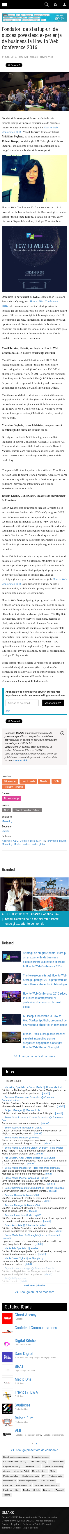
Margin (62, 840)
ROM (56, 781)
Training (6, 1494)
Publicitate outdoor (11, 1489)
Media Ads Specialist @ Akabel (21, 1248)
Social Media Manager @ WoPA (22, 1137)
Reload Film (24, 1418)
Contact (6, 1524)
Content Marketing (38, 1461)
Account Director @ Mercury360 (22, 1195)
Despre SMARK (10, 1517)
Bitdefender (10, 781)
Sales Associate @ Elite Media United (25, 1225)
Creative (24, 840)
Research (47, 1489)
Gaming (6, 1471)
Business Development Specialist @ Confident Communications (28, 1099)
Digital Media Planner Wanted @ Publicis (26, 1178)
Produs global (38, 844)
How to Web (46, 56)
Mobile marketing (10, 1475)
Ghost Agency (25, 1315)
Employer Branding (11, 1466)
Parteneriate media (47, 1517)
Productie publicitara (28, 1480)
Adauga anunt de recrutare (36, 1291)
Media (17, 844)
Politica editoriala (28, 1517)
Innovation (52, 840)
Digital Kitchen (26, 1340)
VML (18, 1431)
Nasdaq (44, 781)
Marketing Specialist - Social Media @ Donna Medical (33, 1087)
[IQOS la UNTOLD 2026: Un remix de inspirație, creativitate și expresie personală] (34, 901)
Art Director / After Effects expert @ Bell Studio (30, 1157)
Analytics (7, 840)
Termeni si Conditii (11, 1527)
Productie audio (55, 1475)
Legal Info (16, 1524)
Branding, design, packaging (37, 1357)
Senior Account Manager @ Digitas (23, 1127)
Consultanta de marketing (14, 1461)
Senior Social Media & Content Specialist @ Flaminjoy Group (32, 1119)
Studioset (22, 1405)
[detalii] (46, 1093)
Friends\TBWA (26, 1392)
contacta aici (20, 760)
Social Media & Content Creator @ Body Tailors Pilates (34, 1147)
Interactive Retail (21, 1471)
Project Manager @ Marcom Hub (22, 1110)
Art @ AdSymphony (15, 1278)
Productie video (21, 1409)
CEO (6, 810)
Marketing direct (39, 1471)
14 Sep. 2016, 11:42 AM (15, 56)
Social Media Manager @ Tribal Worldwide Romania (32, 1167)
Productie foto (9, 1480)
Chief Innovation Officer (27, 810)
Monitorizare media (30, 1475)
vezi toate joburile (34, 1285)
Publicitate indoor (23, 1485)
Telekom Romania (13, 786)
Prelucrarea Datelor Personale (37, 1524)
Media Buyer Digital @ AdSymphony (24, 1258)
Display (34, 840)
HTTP (42, 840)
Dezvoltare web (56, 1461)
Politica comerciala (45, 1520)
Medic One (23, 1379)
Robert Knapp (11, 798)
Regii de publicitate (31, 1489)
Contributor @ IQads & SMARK (18, 1520)
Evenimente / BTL (32, 1466)
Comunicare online (23, 1344)
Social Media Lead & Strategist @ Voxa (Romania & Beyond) (31, 1236)
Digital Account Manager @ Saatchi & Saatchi (29, 1268)
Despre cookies (30, 1527)
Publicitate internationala (53, 1434)
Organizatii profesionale (25, 1370)
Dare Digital (24, 1353)
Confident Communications (36, 1327)
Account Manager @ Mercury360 (22, 1205)
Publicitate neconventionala (46, 1485)
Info (8, 710)
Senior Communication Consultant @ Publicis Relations (34, 1187)
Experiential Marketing (53, 1466)
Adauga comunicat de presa (36, 1056)
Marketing (7, 821)
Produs (25, 844)
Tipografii (60, 1489)
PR (16, 1331)
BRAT (19, 1366)
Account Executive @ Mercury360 (23, 1215)
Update (34, 56)
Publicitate (19, 1318)
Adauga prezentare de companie (36, 1450)
